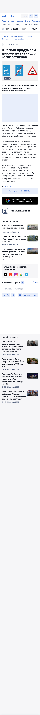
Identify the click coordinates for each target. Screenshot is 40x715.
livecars (8, 186)
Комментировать (30, 295)
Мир (12, 21)
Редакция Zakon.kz (20, 39)
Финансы (19, 21)
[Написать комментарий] (20, 289)
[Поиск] (31, 16)
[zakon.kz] (8, 16)
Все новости (6, 39)
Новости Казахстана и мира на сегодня (17, 36)
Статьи (27, 21)
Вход (36, 282)
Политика (5, 21)
